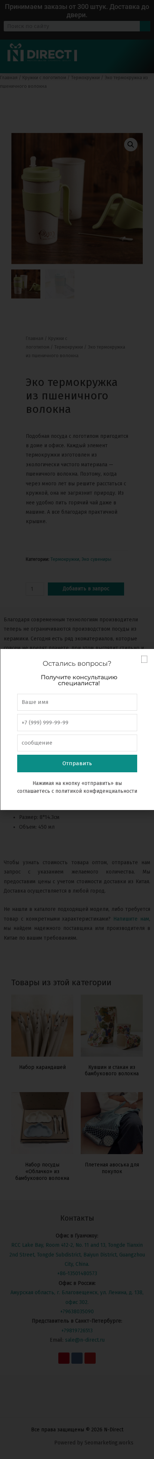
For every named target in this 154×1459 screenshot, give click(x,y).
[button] (144, 659)
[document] (77, 729)
